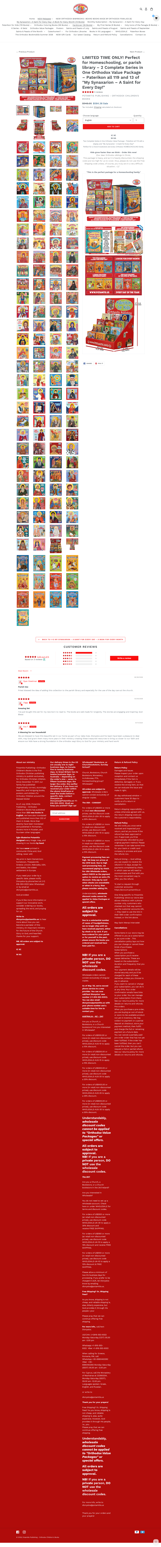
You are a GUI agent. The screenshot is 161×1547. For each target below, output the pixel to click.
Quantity (137, 116)
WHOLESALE (101, 1206)
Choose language (91, 116)
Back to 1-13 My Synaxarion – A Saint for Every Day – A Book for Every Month (82, 639)
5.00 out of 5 (43, 657)
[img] (23, 677)
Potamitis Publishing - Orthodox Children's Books (41, 1537)
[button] (88, 92)
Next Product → (137, 52)
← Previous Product (25, 52)
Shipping (97, 107)
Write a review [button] (124, 658)
